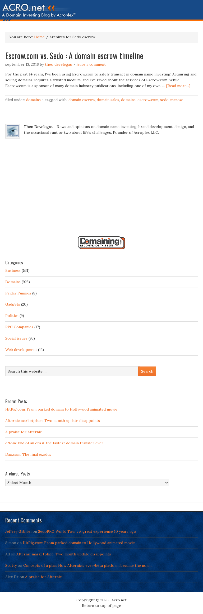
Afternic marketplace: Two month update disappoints (52, 420)
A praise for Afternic (23, 432)
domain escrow (81, 99)
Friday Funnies (18, 293)
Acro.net (119, 600)
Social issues (16, 338)
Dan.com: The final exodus (28, 454)
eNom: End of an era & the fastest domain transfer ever (54, 443)
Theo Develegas (58, 64)
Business (13, 270)
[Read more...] (178, 85)
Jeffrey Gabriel (18, 531)
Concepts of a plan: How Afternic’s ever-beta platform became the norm (87, 565)
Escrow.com (147, 99)
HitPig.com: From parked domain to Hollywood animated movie (61, 409)
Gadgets (12, 304)
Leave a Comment (91, 64)
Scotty (11, 565)
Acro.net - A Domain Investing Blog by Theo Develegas (101, 12)
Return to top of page (101, 605)
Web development (21, 349)
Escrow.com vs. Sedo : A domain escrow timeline (74, 55)
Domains (33, 99)
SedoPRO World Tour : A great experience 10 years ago (87, 531)
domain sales (108, 99)
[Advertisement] (101, 189)
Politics (12, 315)
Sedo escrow (171, 99)
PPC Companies (19, 327)
